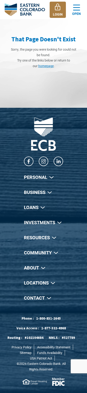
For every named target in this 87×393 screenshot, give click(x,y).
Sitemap (26, 352)
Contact (34, 298)
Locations (36, 283)
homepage (46, 66)
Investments (39, 222)
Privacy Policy (22, 347)
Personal (35, 177)
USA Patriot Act (41, 358)
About (31, 268)
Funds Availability (49, 352)
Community (38, 252)
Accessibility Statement (54, 347)
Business (34, 192)
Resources (37, 237)
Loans (31, 207)
